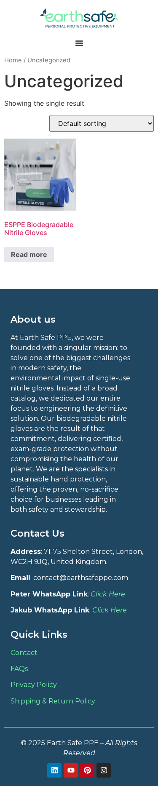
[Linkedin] (54, 770)
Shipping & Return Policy (53, 701)
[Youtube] (71, 770)
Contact (24, 653)
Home (13, 60)
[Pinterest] (87, 770)
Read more (29, 254)
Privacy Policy (34, 685)
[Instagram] (103, 770)
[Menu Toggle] (79, 43)
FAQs (19, 669)
